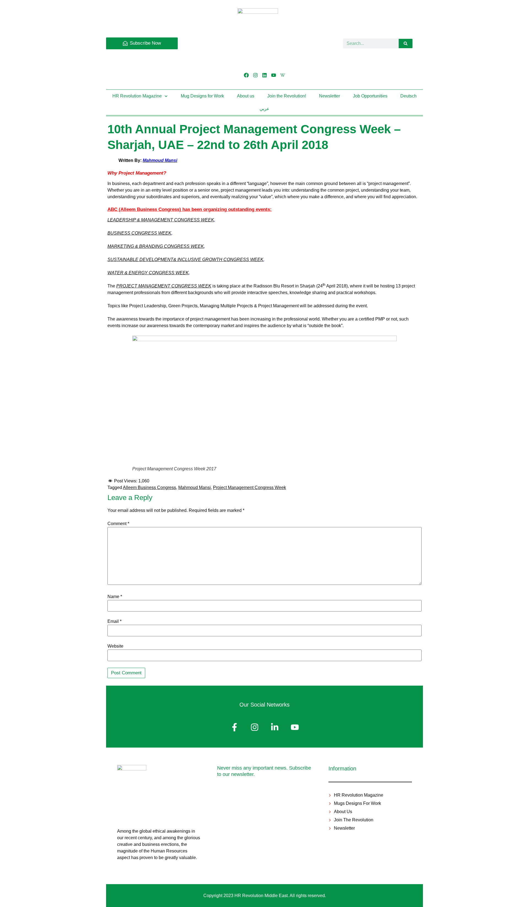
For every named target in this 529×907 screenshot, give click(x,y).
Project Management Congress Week (249, 487)
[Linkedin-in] (274, 727)
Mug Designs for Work (202, 96)
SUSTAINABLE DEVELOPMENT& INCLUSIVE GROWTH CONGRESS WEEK (185, 259)
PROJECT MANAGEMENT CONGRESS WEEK (163, 286)
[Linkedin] (264, 75)
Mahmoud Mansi (194, 487)
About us (245, 96)
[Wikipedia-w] (282, 75)
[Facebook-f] (234, 727)
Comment (118, 524)
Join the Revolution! (286, 96)
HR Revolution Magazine (137, 96)
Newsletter (329, 96)
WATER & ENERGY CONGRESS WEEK (148, 272)
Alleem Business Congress (149, 487)
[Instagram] (255, 75)
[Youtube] (273, 75)
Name (114, 596)
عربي (264, 108)
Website (115, 646)
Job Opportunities (370, 96)
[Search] (405, 43)
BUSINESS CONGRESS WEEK (139, 233)
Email (114, 621)
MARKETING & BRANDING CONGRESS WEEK (155, 246)
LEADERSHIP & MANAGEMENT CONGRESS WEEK (160, 220)
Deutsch (408, 96)
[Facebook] (246, 75)
